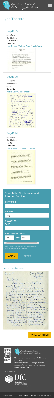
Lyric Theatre (12, 46)
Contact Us (8, 395)
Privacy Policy (22, 395)
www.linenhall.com (21, 367)
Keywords (10, 202)
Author (9, 211)
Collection (11, 220)
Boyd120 (12, 76)
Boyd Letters (12, 38)
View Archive (40, 334)
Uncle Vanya (37, 46)
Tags (7, 224)
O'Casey (22, 148)
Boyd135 (12, 31)
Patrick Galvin (12, 91)
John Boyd (11, 35)
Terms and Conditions (41, 395)
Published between (15, 233)
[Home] (21, 5)
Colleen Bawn (24, 46)
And (18, 237)
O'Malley (31, 148)
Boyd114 (12, 133)
